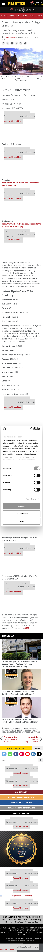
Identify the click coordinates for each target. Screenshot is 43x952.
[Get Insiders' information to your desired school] (21, 849)
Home (4, 16)
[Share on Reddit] (25, 43)
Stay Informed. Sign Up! (16, 748)
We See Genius (31, 922)
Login (37, 748)
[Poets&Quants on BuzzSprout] (10, 754)
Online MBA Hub (22, 792)
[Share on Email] (12, 43)
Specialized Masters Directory (21, 797)
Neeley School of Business (11, 739)
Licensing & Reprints (15, 930)
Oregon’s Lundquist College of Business (31, 739)
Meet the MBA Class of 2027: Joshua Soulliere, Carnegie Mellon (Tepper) (18, 693)
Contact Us (29, 932)
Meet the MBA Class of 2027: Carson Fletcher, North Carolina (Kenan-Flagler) (20, 720)
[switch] (37, 475)
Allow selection (21, 514)
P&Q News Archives (20, 928)
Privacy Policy (36, 928)
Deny (21, 521)
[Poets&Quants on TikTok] (39, 754)
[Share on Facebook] (3, 43)
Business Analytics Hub (21, 802)
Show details (30, 499)
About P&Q (5, 928)
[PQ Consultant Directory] (21, 896)
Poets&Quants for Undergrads (24, 919)
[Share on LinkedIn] (16, 43)
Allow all (21, 506)
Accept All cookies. (12, 121)
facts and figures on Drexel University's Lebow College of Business (20, 731)
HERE (26, 628)
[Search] (41, 760)
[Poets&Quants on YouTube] (27, 754)
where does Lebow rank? (31, 732)
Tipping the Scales (14, 922)
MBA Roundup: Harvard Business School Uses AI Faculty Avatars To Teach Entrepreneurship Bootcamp (19, 664)
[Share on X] (7, 43)
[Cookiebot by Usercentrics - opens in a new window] (30, 428)
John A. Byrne (10, 37)
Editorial (18, 932)
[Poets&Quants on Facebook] (15, 754)
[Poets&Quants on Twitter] (4, 754)
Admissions (28, 16)
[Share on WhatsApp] (20, 43)
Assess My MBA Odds (21, 813)
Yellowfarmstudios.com (27, 940)
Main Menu (14, 16)
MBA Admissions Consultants (21, 808)
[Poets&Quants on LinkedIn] (33, 754)
